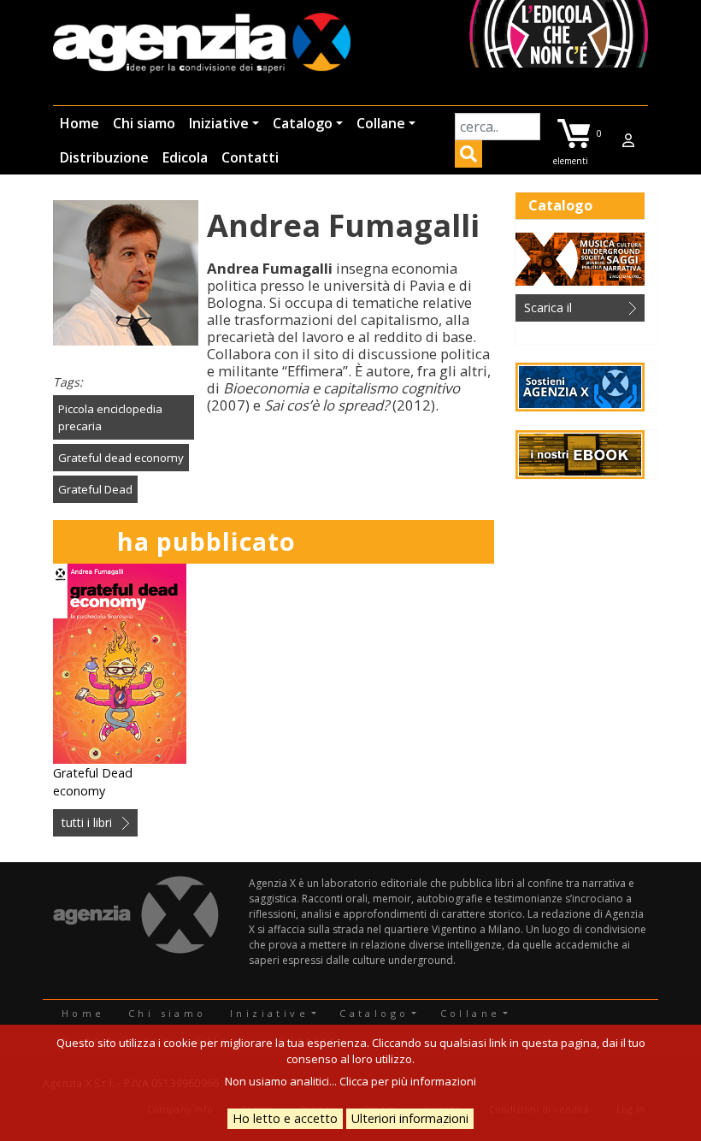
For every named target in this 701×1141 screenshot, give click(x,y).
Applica (468, 156)
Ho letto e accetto (285, 1118)
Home (79, 123)
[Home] (201, 44)
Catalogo (303, 123)
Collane (380, 123)
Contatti (250, 157)
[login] (628, 140)
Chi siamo (144, 123)
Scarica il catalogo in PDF (568, 310)
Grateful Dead (95, 489)
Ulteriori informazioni (409, 1118)
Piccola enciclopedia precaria (110, 417)
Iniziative (219, 123)
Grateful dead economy (121, 457)
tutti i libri (87, 822)
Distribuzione (104, 157)
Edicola (185, 157)
